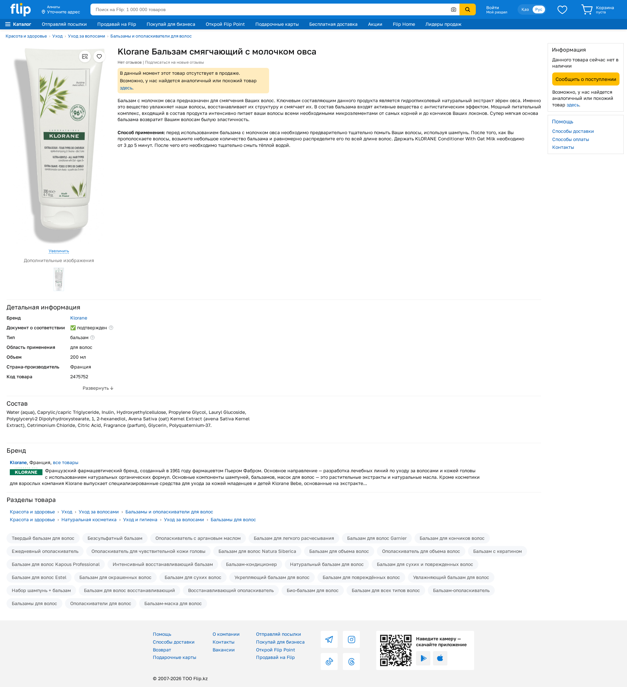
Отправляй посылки (64, 24)
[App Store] (440, 658)
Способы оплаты (570, 139)
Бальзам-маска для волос (173, 603)
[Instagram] (351, 639)
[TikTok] (329, 661)
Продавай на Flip (116, 24)
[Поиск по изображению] (453, 9)
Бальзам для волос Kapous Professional (56, 564)
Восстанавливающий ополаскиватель (231, 590)
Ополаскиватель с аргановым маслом (198, 538)
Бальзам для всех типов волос (386, 590)
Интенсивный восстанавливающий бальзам (163, 564)
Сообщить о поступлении (585, 79)
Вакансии (224, 649)
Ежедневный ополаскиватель (45, 551)
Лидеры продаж (443, 24)
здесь (126, 87)
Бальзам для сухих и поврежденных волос (425, 564)
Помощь (162, 634)
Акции (375, 24)
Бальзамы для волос (233, 519)
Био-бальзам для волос (313, 590)
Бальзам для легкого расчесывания (294, 538)
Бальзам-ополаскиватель (461, 590)
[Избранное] (562, 9)
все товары (65, 462)
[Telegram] (329, 639)
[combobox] (274, 9)
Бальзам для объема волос (339, 551)
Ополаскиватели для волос (100, 603)
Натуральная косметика (89, 519)
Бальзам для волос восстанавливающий (129, 590)
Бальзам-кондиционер (251, 564)
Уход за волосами (86, 36)
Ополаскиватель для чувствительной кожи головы (148, 551)
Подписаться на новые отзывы (174, 62)
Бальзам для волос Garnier (377, 538)
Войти (492, 7)
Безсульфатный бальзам (115, 538)
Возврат (162, 649)
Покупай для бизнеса (171, 24)
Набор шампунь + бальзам (41, 590)
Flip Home (404, 24)
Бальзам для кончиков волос (452, 538)
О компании (226, 634)
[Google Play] (423, 658)
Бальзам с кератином (497, 551)
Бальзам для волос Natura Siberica (257, 551)
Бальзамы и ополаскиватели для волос (151, 36)
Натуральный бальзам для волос (327, 564)
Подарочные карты (277, 24)
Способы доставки (573, 131)
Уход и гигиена (140, 519)
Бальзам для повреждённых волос (361, 577)
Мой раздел (496, 12)
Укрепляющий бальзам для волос (272, 577)
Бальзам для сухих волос (193, 577)
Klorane (78, 317)
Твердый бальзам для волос (43, 538)
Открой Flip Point (225, 24)
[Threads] (351, 661)
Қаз (525, 9)
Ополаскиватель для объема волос (421, 551)
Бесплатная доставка (333, 24)
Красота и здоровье (26, 36)
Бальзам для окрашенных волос (115, 577)
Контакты (563, 147)
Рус (538, 9)
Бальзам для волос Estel (39, 577)
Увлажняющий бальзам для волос (451, 577)
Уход (57, 36)
